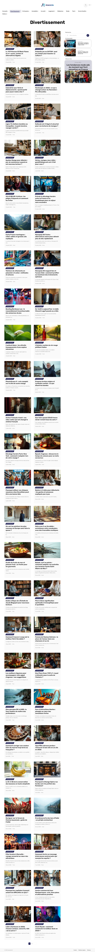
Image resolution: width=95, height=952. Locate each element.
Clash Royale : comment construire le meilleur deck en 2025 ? (46, 929)
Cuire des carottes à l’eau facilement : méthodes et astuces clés (83, 52)
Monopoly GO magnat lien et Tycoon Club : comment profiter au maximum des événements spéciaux (47, 274)
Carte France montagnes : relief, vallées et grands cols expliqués (16, 237)
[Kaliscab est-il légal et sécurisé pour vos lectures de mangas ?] (47, 111)
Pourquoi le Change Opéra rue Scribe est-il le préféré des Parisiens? (46, 784)
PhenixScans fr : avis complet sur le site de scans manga (17, 382)
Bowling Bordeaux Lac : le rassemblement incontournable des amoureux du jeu (17, 311)
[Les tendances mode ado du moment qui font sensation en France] (78, 77)
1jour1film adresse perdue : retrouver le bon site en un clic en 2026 (46, 748)
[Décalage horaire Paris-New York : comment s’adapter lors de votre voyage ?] (17, 441)
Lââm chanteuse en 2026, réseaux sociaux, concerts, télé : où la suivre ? (17, 929)
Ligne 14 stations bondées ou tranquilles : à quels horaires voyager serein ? (17, 126)
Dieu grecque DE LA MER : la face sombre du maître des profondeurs (16, 711)
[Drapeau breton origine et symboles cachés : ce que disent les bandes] (47, 369)
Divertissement (10, 48)
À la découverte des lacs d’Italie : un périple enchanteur (47, 819)
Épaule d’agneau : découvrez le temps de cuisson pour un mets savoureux (47, 456)
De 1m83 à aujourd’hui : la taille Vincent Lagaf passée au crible (47, 310)
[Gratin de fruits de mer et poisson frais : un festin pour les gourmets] (17, 550)
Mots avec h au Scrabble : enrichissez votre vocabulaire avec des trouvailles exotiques (46, 528)
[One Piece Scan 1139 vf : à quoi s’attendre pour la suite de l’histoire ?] (47, 661)
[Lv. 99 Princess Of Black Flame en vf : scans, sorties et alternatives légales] (17, 39)
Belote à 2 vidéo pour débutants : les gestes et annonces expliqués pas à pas (47, 492)
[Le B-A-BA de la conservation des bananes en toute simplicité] (17, 769)
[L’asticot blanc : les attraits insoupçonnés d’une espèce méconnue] (17, 333)
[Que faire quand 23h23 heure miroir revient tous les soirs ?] (47, 405)
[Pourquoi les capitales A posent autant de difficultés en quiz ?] (17, 878)
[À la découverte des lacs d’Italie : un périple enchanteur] (47, 806)
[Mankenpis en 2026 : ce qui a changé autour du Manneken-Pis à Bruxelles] (47, 75)
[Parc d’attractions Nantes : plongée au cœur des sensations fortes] (47, 697)
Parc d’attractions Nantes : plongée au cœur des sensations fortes (45, 711)
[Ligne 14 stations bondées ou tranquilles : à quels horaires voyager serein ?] (17, 111)
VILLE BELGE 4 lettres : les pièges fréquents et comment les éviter (17, 198)
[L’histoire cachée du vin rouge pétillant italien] (47, 333)
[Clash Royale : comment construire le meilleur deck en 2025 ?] (47, 914)
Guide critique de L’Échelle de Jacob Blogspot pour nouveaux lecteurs (17, 603)
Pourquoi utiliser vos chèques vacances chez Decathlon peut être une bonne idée (17, 492)
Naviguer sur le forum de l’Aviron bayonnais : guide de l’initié (16, 820)
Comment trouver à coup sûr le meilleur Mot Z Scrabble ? (17, 638)
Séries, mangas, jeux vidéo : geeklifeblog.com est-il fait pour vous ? (45, 162)
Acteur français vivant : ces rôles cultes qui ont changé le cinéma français (17, 420)
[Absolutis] (47, 4)
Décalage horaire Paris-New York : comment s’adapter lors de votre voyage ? (17, 456)
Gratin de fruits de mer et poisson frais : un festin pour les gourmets (16, 564)
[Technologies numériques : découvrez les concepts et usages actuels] (70, 43)
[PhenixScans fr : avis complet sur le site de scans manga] (17, 369)
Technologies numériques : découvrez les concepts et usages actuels (83, 43)
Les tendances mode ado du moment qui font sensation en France (78, 67)
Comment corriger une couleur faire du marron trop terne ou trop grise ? (17, 748)
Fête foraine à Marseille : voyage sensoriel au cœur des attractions (17, 856)
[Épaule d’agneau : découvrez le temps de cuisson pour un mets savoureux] (47, 441)
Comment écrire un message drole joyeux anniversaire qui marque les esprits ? (46, 856)
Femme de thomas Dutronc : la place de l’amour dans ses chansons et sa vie (46, 639)
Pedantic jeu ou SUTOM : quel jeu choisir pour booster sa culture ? (46, 53)
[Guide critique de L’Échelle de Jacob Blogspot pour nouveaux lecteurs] (17, 588)
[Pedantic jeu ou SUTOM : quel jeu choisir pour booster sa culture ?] (47, 39)
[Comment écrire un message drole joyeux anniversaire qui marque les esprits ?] (47, 842)
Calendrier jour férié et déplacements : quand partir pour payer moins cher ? (16, 90)
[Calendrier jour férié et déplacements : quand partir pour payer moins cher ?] (17, 75)
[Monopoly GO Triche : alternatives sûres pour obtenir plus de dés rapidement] (47, 222)
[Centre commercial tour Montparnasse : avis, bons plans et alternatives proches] (47, 878)
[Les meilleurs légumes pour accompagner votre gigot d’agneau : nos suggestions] (17, 661)
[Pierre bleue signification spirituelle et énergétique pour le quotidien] (47, 588)
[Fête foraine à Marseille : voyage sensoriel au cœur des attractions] (17, 842)
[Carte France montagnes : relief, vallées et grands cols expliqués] (17, 222)
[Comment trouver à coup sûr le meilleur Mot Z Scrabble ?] (17, 624)
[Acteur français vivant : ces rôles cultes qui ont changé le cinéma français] (17, 405)
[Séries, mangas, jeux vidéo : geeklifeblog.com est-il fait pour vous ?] (47, 148)
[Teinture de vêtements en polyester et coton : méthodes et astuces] (17, 258)
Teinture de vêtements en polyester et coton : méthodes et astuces (17, 273)
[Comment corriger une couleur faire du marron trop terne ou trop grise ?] (17, 733)
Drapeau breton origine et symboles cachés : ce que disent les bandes (45, 383)
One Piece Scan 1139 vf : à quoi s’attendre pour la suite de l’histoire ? (46, 675)
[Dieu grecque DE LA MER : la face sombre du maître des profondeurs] (17, 697)
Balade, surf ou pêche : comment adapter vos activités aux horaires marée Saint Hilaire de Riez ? (47, 565)
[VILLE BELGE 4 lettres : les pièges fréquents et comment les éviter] (17, 184)
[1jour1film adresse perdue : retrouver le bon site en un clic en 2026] (47, 733)
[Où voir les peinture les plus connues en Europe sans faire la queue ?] (17, 514)
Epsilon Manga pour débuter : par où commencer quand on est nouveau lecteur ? (17, 162)
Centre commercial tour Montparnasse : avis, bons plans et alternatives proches (47, 892)
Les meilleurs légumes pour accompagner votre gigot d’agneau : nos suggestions (16, 675)
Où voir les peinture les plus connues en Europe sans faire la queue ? (18, 528)
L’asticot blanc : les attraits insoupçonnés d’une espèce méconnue (16, 347)
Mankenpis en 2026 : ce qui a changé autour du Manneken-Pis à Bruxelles (46, 90)
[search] (85, 5)
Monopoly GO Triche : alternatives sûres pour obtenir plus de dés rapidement (47, 237)
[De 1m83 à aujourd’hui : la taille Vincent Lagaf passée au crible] (47, 296)
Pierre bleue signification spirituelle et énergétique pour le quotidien (46, 603)
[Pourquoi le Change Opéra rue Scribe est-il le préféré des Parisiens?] (47, 769)
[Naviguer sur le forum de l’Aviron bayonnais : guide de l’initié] (17, 806)
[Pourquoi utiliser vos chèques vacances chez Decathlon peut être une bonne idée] (17, 478)
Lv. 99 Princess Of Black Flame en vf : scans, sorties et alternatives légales (17, 53)
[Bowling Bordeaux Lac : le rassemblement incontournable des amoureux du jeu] (17, 296)
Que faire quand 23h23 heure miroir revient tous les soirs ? (46, 419)
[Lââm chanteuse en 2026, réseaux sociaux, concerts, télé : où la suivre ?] (17, 914)
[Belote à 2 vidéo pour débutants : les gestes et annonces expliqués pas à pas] (47, 478)
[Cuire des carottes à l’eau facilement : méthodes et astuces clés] (70, 52)
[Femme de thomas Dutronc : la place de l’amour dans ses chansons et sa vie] (47, 624)
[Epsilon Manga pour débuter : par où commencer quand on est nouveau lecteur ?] (17, 148)
